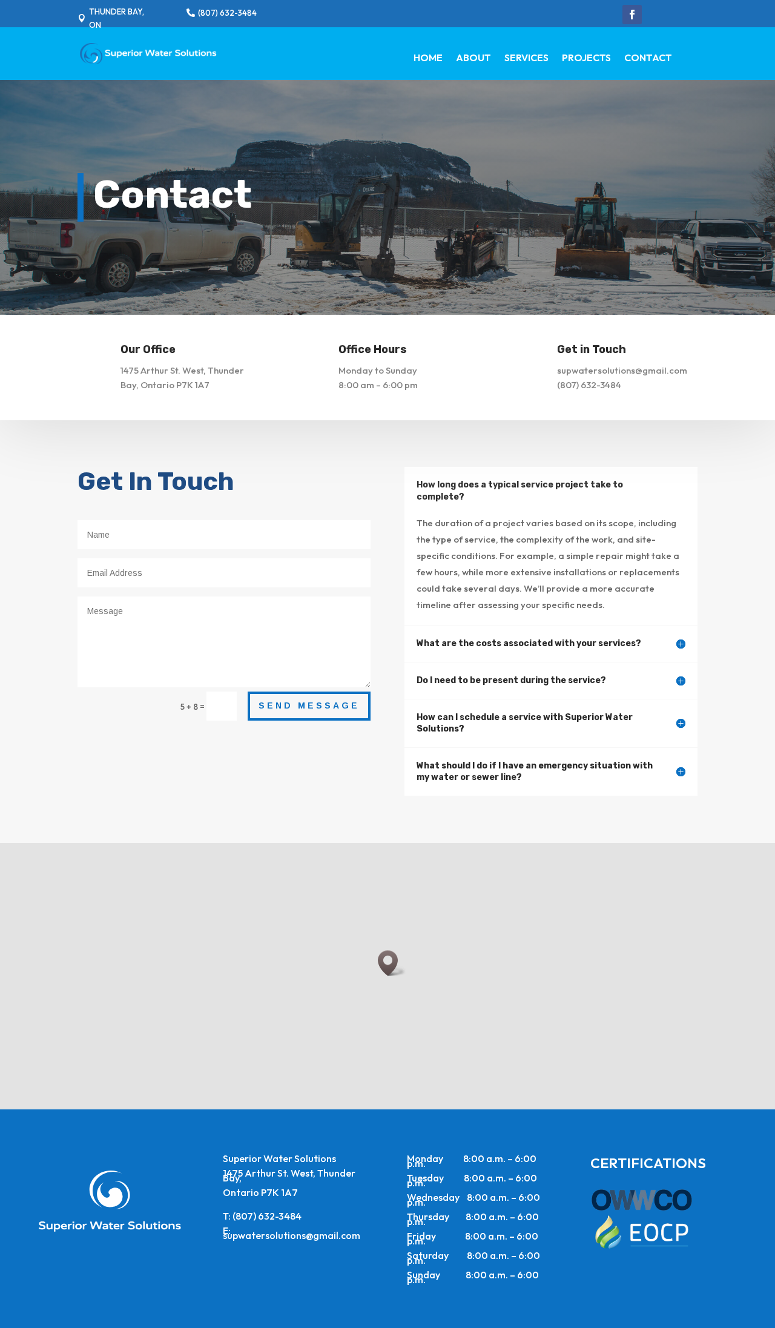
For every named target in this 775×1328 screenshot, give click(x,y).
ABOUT (473, 58)
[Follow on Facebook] (632, 14)
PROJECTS (586, 58)
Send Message (309, 705)
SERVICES (526, 58)
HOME (428, 58)
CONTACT (648, 58)
